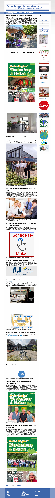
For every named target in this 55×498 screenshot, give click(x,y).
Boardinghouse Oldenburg (43, 112)
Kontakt (8, 491)
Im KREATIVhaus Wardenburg (25, 494)
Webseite (37, 495)
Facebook (37, 494)
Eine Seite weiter (19, 485)
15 (46, 23)
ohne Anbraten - (43, 82)
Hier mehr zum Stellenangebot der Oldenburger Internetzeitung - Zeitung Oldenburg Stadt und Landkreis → (20, 378)
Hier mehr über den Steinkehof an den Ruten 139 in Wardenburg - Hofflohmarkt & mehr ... (17, 49)
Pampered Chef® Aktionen (46, 34)
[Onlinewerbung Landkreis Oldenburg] (21, 321)
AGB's (7, 493)
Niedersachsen (21, 335)
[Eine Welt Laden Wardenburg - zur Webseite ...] (44, 123)
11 (41, 23)
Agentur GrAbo (23, 492)
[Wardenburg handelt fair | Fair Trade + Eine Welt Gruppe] (44, 142)
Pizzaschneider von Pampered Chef (41, 86)
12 (42, 23)
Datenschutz (8, 495)
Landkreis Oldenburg (15, 335)
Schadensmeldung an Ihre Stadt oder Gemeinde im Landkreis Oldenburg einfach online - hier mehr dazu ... (20, 257)
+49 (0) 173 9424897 (38, 491)
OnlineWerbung (12, 281)
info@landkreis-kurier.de (9, 337)
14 (45, 23)
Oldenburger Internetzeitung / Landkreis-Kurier (15, 334)
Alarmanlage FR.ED (46, 98)
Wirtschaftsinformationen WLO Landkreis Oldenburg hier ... (14, 276)
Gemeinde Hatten (9, 335)
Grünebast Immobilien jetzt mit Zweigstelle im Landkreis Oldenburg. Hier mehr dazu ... (17, 185)
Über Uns (8, 492)
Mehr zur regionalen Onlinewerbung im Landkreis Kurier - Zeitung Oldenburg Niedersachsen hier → (19, 329)
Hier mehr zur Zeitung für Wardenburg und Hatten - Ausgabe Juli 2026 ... (15, 422)
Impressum (8, 494)
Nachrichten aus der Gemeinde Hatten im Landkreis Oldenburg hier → (15, 361)
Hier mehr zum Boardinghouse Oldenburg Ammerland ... (13, 133)
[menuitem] (9, 13)
